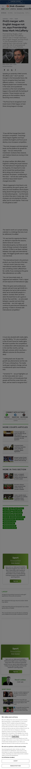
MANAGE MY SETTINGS (15, 766)
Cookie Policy (15, 736)
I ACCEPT (15, 761)
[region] (15, 742)
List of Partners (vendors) (8, 757)
